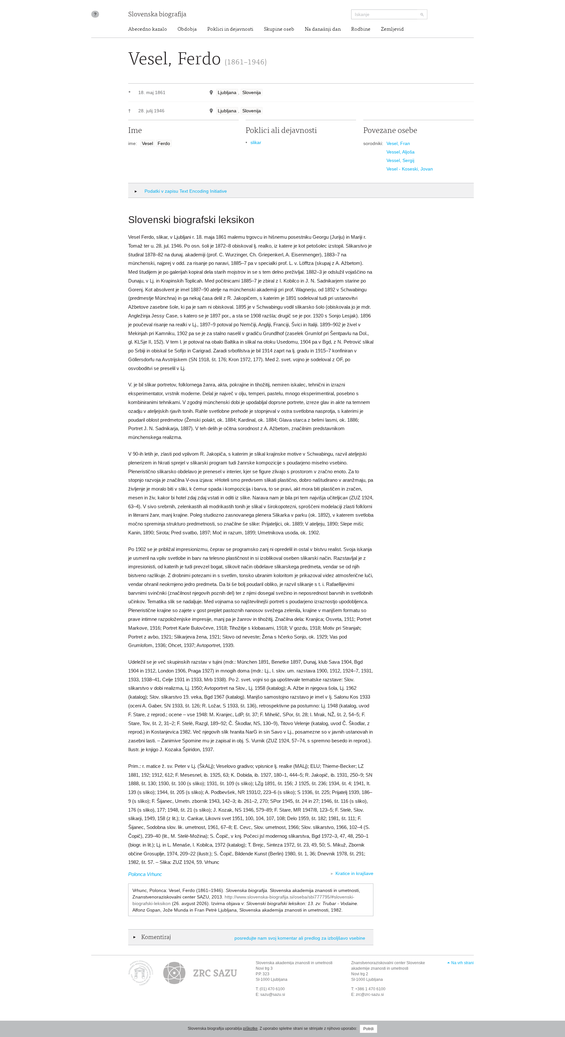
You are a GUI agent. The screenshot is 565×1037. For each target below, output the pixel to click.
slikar (255, 142)
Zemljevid (392, 29)
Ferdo (164, 143)
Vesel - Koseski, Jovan (409, 168)
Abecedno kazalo (147, 29)
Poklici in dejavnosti (230, 29)
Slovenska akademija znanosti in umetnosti (294, 963)
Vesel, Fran (398, 143)
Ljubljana (227, 92)
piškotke (250, 1028)
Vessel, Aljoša (400, 151)
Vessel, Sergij (400, 160)
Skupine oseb (279, 29)
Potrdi (368, 1029)
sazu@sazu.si (272, 994)
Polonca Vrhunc (145, 874)
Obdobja (187, 29)
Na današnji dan (323, 29)
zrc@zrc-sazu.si (370, 994)
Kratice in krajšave (354, 873)
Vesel (147, 143)
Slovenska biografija (157, 14)
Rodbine (360, 29)
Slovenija (251, 92)
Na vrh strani (462, 963)
